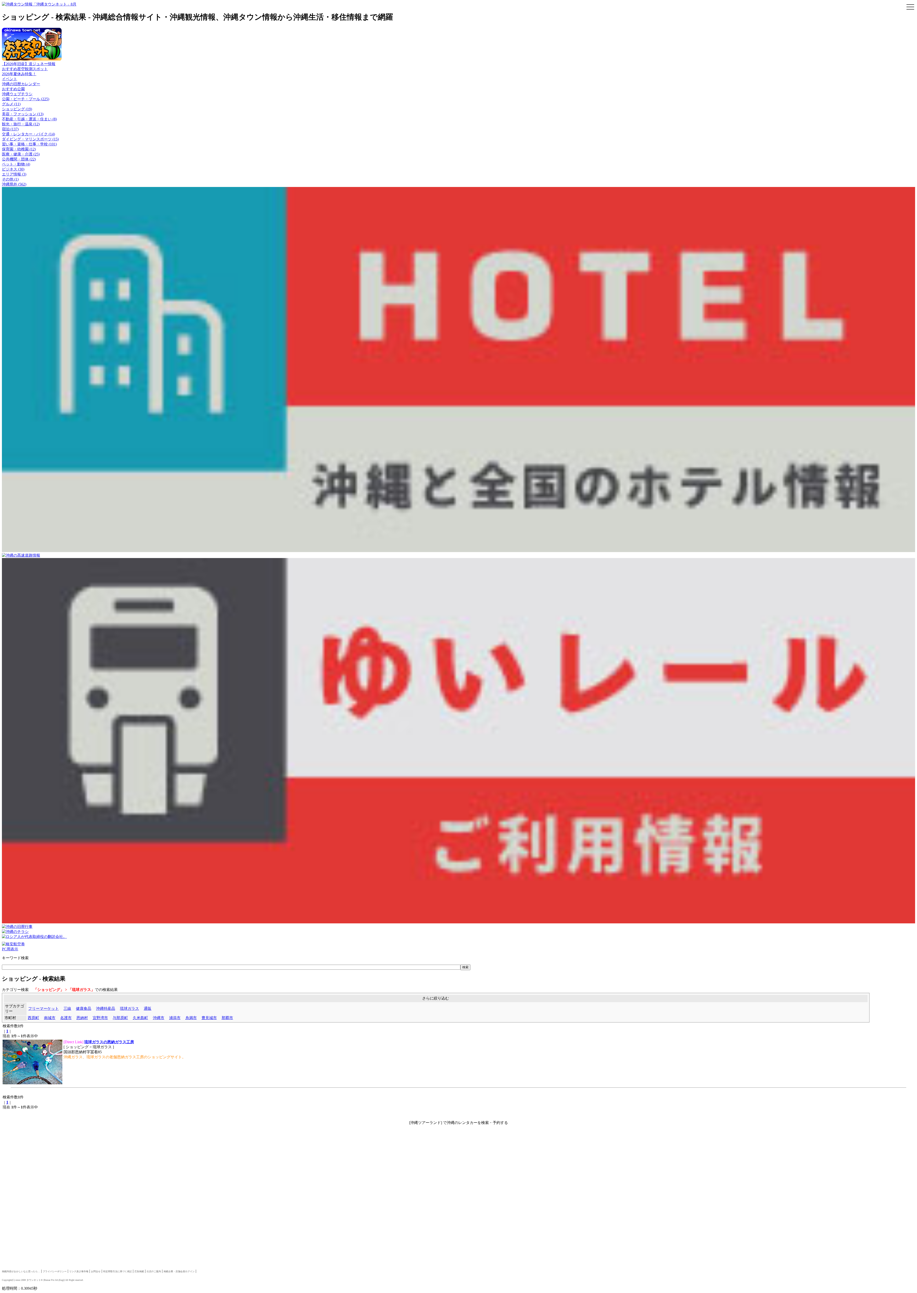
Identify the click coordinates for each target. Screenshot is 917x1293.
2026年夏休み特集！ (19, 74)
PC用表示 (10, 949)
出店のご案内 (154, 1271)
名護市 (66, 1018)
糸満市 (191, 1018)
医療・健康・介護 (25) (21, 154)
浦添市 (175, 1018)
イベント (9, 79)
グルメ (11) (11, 104)
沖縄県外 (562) (14, 184)
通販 (147, 1008)
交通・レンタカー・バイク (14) (28, 134)
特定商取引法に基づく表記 (117, 1271)
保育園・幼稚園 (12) (19, 149)
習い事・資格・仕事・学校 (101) (29, 144)
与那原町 (120, 1018)
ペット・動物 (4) (16, 164)
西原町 (33, 1018)
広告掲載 (139, 1271)
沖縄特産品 (105, 1008)
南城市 (49, 1018)
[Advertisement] (145, 1168)
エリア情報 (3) (14, 174)
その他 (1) (10, 179)
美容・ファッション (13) (22, 114)
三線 (67, 1008)
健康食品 (83, 1008)
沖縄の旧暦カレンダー (21, 84)
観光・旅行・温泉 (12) (21, 124)
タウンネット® (35, 1280)
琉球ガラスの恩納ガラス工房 (109, 1042)
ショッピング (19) (17, 109)
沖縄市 (158, 1018)
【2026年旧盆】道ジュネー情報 (28, 64)
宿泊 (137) (10, 129)
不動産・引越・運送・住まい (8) (29, 119)
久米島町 (140, 1018)
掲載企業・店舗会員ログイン (179, 1271)
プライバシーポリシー (55, 1271)
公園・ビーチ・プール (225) (25, 99)
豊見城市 (209, 1018)
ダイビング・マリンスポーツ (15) (30, 139)
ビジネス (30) (13, 169)
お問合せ (96, 1271)
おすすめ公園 (13, 89)
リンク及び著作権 (78, 1271)
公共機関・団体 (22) (19, 159)
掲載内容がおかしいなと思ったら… (21, 1271)
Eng (61, 1280)
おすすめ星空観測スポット (25, 69)
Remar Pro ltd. (51, 1280)
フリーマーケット (43, 1008)
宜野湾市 (100, 1018)
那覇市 (227, 1018)
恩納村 (82, 1018)
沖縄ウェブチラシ (17, 94)
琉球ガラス (129, 1008)
